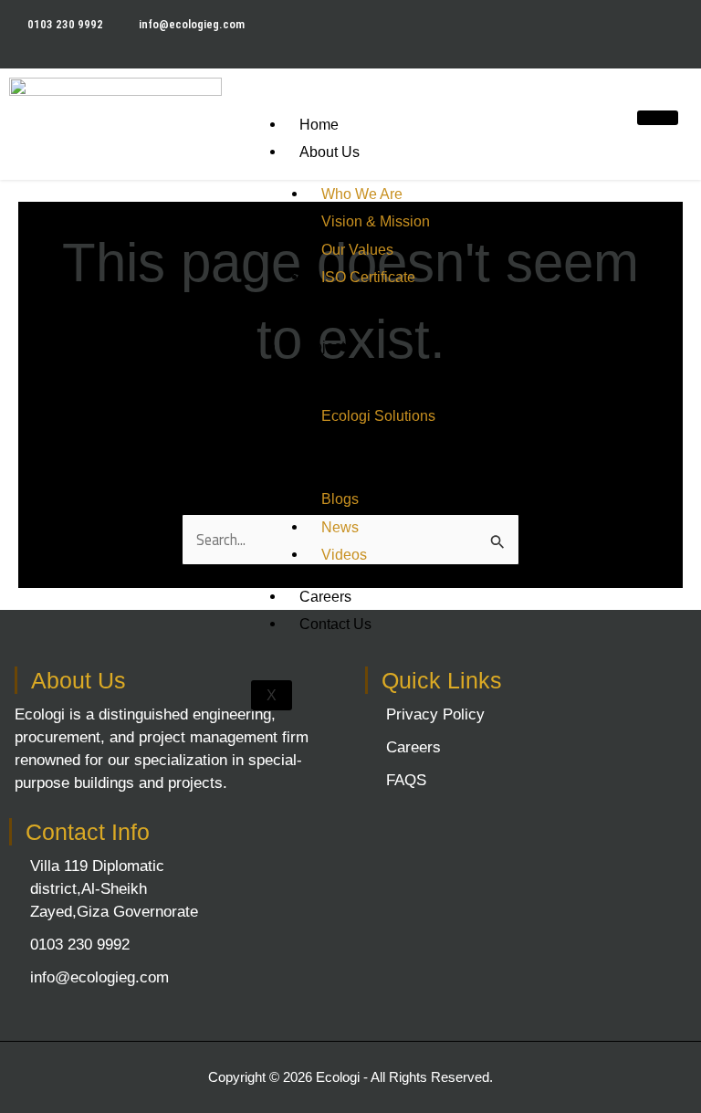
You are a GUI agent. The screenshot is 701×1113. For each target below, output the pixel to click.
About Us (329, 151)
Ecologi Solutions (378, 415)
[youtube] (681, 23)
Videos (344, 554)
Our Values (357, 249)
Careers (325, 596)
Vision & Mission (375, 221)
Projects (325, 346)
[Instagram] (697, 23)
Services (327, 318)
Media (319, 457)
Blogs (340, 498)
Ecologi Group (345, 374)
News (340, 527)
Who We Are (362, 193)
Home (319, 124)
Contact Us (335, 623)
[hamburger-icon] (657, 117)
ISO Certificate (368, 276)
